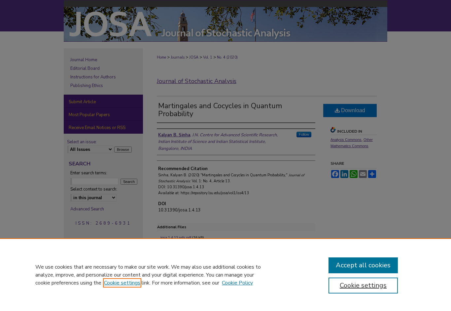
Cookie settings (122, 283)
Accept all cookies (363, 265)
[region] (225, 274)
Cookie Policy (237, 283)
